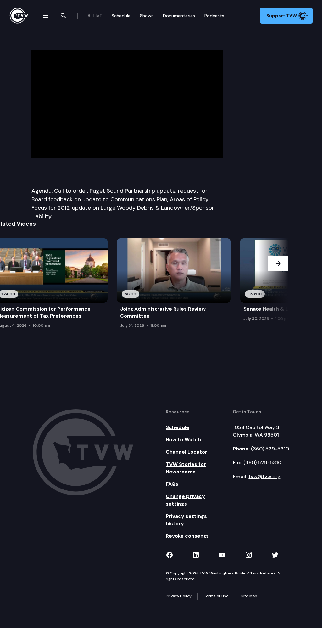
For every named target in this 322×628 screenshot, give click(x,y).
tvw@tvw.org (264, 476)
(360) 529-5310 (270, 448)
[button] (278, 288)
